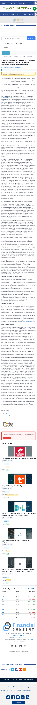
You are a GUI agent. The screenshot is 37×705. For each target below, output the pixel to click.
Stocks (14, 53)
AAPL (3, 596)
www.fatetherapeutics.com (29, 321)
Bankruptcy (8, 580)
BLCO (8, 524)
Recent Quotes (6, 43)
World (31, 14)
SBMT (8, 583)
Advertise (14, 679)
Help (20, 679)
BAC (3, 602)
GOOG (3, 604)
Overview (5, 56)
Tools (29, 53)
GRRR (8, 553)
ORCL (3, 615)
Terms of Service (13, 687)
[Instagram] (25, 646)
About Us (6, 679)
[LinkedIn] (20, 646)
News (4, 3)
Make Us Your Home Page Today (12, 664)
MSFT (3, 609)
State (17, 14)
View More (31, 588)
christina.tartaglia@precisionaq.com (9, 415)
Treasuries (29, 56)
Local (12, 14)
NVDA (3, 612)
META (3, 607)
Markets (6, 53)
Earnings (8, 466)
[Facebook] (16, 646)
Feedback (18, 702)
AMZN (3, 594)
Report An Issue (28, 679)
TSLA (3, 617)
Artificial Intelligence (10, 494)
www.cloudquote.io (18, 635)
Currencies (15, 56)
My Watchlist (19, 43)
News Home (4, 14)
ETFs (22, 53)
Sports (13, 3)
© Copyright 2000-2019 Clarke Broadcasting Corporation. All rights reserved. (18, 691)
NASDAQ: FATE (5, 97)
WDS (8, 469)
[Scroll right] (35, 3)
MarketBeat (6, 464)
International (23, 56)
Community (22, 3)
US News (24, 14)
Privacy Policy (29, 639)
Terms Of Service (19, 641)
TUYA (8, 497)
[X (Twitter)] (12, 646)
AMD (3, 599)
